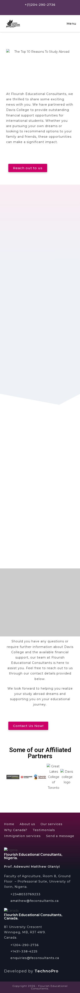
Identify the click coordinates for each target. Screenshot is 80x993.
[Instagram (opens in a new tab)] (43, 9)
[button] (27, 168)
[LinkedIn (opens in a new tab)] (50, 9)
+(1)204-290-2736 (40, 5)
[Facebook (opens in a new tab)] (35, 9)
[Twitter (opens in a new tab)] (28, 9)
